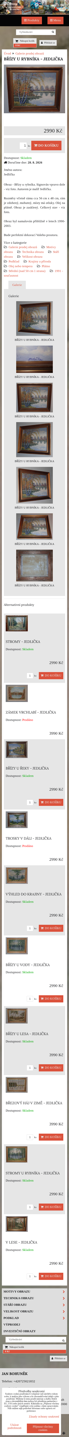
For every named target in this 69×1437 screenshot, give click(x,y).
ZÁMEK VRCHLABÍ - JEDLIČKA (31, 712)
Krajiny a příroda (40, 261)
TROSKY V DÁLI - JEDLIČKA (28, 838)
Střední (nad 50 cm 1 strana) (27, 271)
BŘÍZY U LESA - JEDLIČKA (27, 1034)
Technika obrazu (33, 252)
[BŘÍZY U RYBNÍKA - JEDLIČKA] (34, 90)
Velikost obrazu (32, 256)
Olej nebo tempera (21, 266)
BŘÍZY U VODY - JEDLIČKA (28, 965)
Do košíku (48, 145)
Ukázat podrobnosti (14, 1426)
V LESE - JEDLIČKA (21, 1242)
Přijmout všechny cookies (43, 1428)
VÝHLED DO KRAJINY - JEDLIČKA (33, 894)
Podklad (14, 261)
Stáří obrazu (15, 1305)
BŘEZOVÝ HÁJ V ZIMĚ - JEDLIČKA (34, 1103)
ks (29, 146)
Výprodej (11, 1324)
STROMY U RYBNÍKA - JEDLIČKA (33, 1173)
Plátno (46, 266)
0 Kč (17, 45)
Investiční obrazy (19, 1331)
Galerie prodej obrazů (23, 247)
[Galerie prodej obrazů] (34, 13)
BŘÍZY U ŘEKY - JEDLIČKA (27, 768)
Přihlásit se (49, 42)
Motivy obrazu (16, 1291)
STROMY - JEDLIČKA (23, 641)
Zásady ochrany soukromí (44, 1416)
